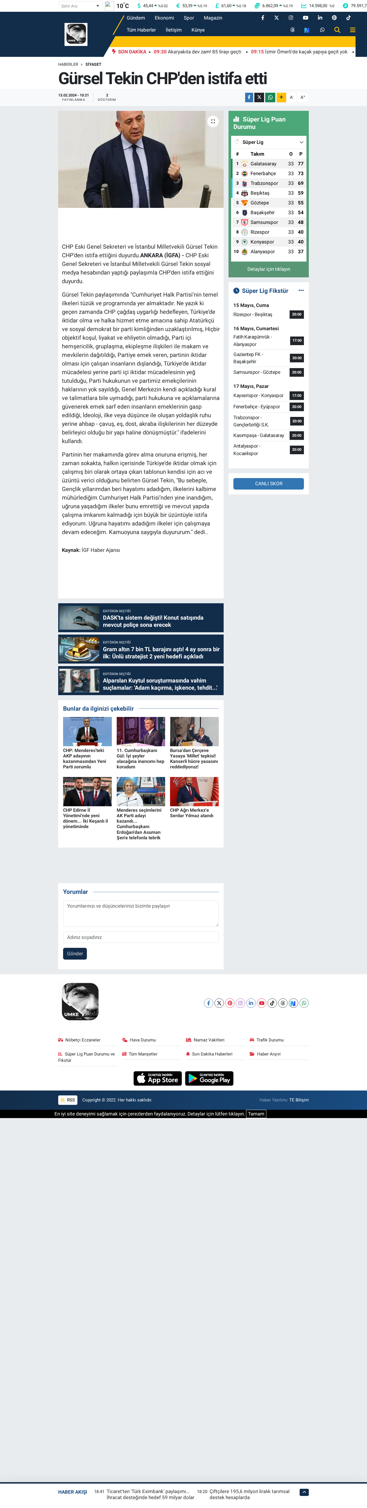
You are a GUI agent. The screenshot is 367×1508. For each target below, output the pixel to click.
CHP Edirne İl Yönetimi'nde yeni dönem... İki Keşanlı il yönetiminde (85, 818)
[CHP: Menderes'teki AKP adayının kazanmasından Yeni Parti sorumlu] (87, 731)
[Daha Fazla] (281, 97)
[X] (219, 1003)
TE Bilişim (299, 1100)
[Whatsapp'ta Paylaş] (270, 97)
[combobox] (80, 6)
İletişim (174, 30)
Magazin (213, 18)
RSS (70, 1100)
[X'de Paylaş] (259, 97)
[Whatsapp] (304, 1003)
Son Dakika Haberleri (212, 1054)
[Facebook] (208, 1003)
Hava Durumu (143, 1040)
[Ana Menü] (350, 30)
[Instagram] (240, 1003)
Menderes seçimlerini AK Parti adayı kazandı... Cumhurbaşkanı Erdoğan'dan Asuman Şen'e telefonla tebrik (139, 823)
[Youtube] (261, 1003)
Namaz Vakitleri (209, 1040)
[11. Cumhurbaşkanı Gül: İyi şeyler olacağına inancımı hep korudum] (141, 731)
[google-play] (209, 1078)
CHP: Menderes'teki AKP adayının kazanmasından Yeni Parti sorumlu (84, 759)
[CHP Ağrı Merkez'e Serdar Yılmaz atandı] (194, 791)
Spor (189, 18)
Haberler (68, 64)
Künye (198, 30)
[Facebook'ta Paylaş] (249, 97)
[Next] (293, 1003)
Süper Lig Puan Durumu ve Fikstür (86, 1057)
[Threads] (283, 1003)
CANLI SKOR (268, 483)
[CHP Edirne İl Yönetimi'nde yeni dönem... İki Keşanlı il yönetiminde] (87, 791)
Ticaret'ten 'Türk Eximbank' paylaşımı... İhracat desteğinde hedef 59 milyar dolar (150, 1494)
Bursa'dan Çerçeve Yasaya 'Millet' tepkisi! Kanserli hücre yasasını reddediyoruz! (194, 759)
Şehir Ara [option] (69, 6)
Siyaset (93, 64)
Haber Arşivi (269, 1054)
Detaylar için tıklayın (268, 269)
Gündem (136, 18)
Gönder (75, 953)
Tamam (256, 1114)
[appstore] (158, 1078)
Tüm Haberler (141, 30)
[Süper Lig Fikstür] (301, 290)
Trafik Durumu (270, 1040)
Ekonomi (164, 18)
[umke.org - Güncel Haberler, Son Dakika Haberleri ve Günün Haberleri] (75, 34)
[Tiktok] (272, 1003)
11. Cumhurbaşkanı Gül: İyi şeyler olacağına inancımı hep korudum (140, 759)
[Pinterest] (230, 1003)
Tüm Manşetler (143, 1054)
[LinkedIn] (251, 1003)
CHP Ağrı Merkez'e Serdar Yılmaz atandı (191, 812)
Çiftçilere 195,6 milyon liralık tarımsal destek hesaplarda (250, 1494)
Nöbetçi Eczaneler (82, 1040)
